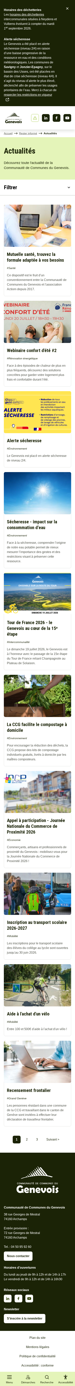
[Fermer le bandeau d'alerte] (67, 8)
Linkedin (46, 118)
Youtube (67, 118)
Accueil (8, 133)
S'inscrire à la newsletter (24, 1318)
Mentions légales (37, 1347)
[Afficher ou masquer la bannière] (35, 118)
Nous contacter (18, 1256)
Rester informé (28, 133)
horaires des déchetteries (27, 14)
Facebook (56, 118)
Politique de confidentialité (37, 1356)
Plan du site (37, 1337)
